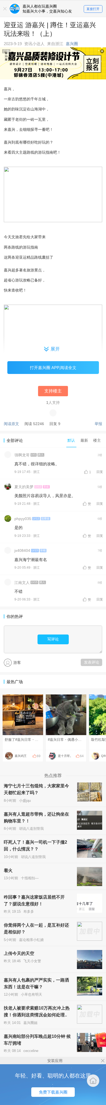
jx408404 (22, 550)
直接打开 (92, 9)
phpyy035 (22, 518)
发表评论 (91, 662)
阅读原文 (11, 424)
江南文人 (22, 582)
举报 (98, 424)
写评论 (53, 639)
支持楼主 (53, 391)
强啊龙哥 (22, 455)
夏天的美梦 (23, 487)
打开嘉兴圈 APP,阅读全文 (53, 367)
